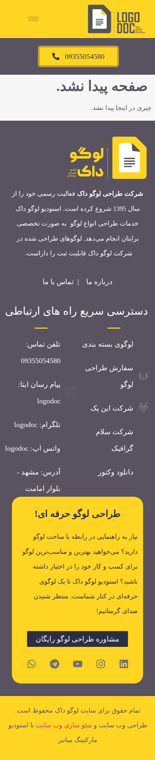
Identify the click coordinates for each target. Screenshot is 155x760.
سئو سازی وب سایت (64, 725)
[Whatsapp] (31, 664)
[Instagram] (100, 664)
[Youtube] (77, 664)
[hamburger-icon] (33, 19)
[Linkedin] (123, 664)
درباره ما (99, 282)
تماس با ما (58, 282)
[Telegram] (54, 664)
